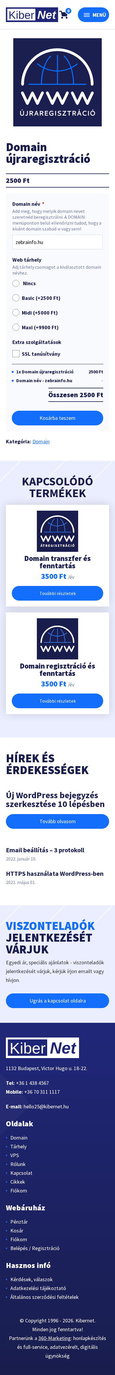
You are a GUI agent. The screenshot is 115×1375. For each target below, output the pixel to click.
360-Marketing (54, 1338)
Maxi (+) (40, 327)
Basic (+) (41, 298)
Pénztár (19, 1221)
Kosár (16, 1230)
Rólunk (18, 1164)
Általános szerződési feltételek (44, 1297)
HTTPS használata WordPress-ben (55, 873)
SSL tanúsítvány (41, 353)
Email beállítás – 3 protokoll (45, 849)
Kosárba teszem (57, 418)
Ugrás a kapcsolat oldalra (57, 1000)
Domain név (28, 204)
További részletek (58, 593)
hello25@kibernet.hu (46, 1106)
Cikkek (17, 1181)
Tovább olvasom (58, 821)
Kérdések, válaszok (31, 1279)
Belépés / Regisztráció (35, 1248)
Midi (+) (40, 312)
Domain (41, 441)
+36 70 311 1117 (42, 1091)
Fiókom (18, 1190)
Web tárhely (26, 260)
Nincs (28, 283)
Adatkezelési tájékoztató (38, 1288)
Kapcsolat (21, 1172)
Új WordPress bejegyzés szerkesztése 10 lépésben (55, 799)
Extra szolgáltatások (36, 342)
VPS (14, 1155)
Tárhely (18, 1146)
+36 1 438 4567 (32, 1083)
